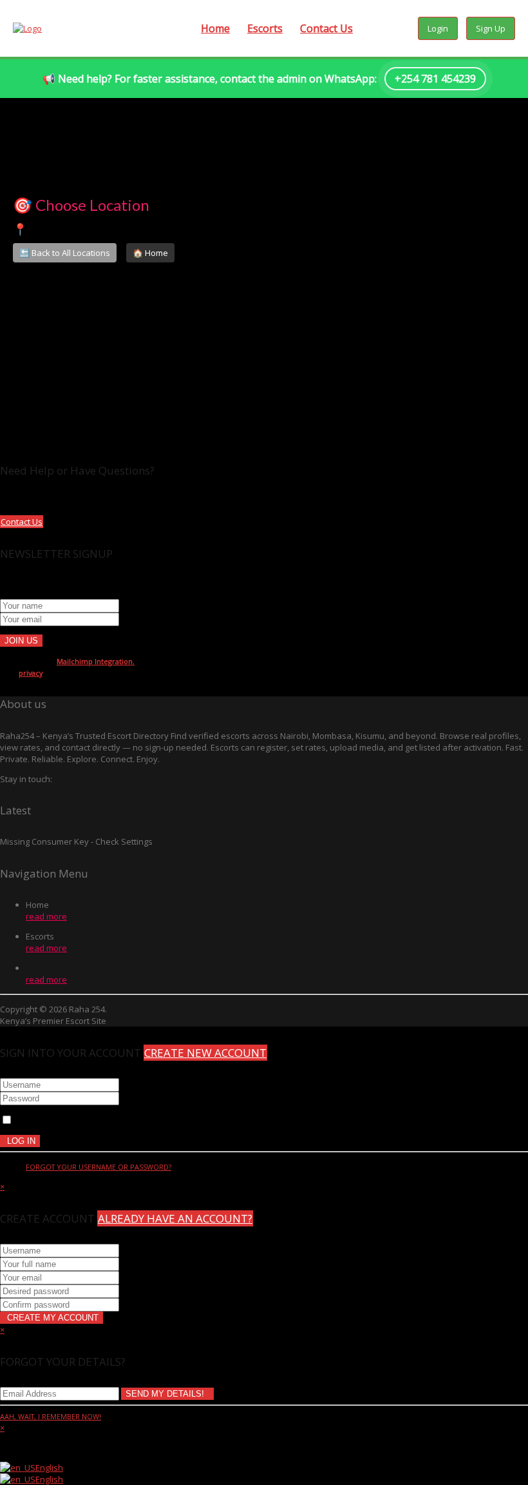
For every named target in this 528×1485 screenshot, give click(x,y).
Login (438, 28)
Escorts (265, 28)
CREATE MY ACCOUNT (52, 1318)
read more (46, 916)
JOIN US (21, 640)
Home (215, 28)
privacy (30, 673)
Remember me (42, 1120)
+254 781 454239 (435, 79)
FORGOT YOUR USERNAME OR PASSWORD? (98, 1167)
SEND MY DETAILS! (167, 1394)
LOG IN (20, 1141)
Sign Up (490, 28)
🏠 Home (150, 253)
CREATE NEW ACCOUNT (205, 1052)
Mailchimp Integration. (96, 661)
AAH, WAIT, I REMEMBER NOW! (50, 1416)
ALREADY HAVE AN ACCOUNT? (175, 1218)
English (49, 1467)
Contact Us (326, 28)
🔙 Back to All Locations (64, 253)
